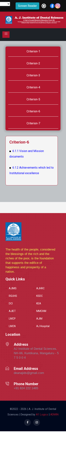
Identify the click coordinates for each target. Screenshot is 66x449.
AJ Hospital (43, 326)
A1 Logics (42, 414)
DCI (11, 303)
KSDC (39, 295)
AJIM (39, 318)
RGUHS (13, 295)
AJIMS (12, 288)
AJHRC (40, 288)
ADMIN (54, 414)
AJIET (12, 311)
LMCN (12, 326)
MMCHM (41, 311)
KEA (38, 303)
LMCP (12, 318)
